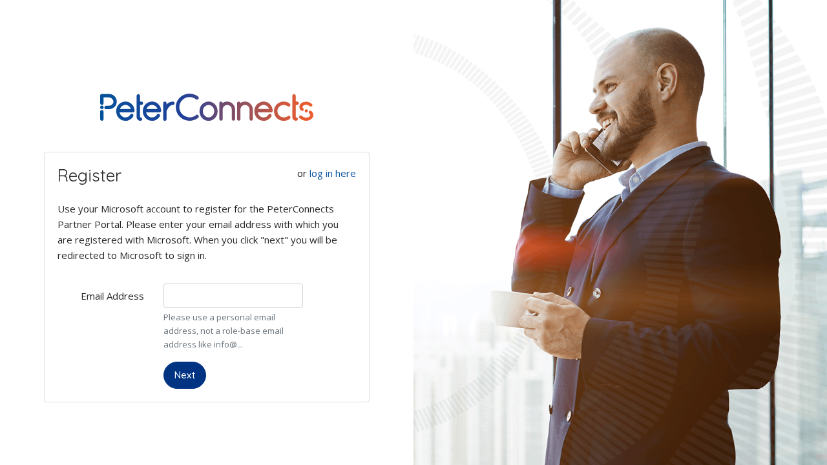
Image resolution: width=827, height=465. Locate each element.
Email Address (112, 295)
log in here (332, 173)
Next (184, 375)
